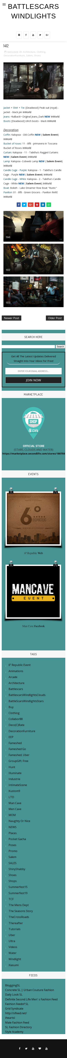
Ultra (12, 941)
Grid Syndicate (14, 1008)
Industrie (14, 779)
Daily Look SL (14, 994)
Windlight (15, 959)
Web (40, 553)
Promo (13, 851)
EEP (11, 737)
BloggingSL (12, 985)
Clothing (41, 51)
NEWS (12, 827)
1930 (8, 302)
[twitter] (40, 35)
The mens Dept (19, 905)
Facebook (39, 626)
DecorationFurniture (14, 55)
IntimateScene (18, 785)
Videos (13, 947)
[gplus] (47, 35)
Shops (13, 881)
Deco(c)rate (16, 725)
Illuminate (15, 773)
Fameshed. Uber (19, 755)
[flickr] (19, 35)
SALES (12, 863)
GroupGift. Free (18, 761)
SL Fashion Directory (18, 1027)
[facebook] (26, 35)
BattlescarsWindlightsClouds (27, 695)
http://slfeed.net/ (16, 1013)
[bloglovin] (39, 1048)
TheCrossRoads (19, 917)
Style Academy (14, 1032)
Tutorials (14, 929)
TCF (11, 899)
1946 (8, 237)
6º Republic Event (20, 665)
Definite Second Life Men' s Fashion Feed (31, 999)
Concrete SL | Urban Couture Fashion (29, 990)
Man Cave (15, 803)
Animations (16, 671)
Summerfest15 (18, 887)
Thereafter (16, 923)
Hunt (12, 767)
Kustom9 (14, 791)
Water (12, 953)
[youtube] (33, 35)
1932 (8, 269)
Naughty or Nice (19, 821)
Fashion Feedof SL (17, 1004)
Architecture (29, 51)
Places (13, 833)
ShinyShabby (17, 869)
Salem (29, 55)
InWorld (27, 112)
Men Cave (15, 809)
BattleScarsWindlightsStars (26, 701)
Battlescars (16, 689)
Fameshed (15, 743)
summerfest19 (18, 893)
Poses (12, 845)
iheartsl (10, 1018)
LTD (11, 797)
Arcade (13, 677)
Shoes (37, 55)
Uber (12, 935)
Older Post (55, 318)
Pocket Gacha (17, 839)
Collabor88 (16, 719)
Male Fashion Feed (17, 1022)
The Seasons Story (21, 911)
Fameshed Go (17, 749)
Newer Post (11, 318)
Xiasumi (14, 965)
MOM (12, 815)
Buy (11, 707)
